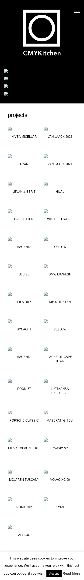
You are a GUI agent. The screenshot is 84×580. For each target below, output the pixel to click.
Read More (71, 573)
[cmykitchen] (42, 29)
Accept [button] (54, 573)
